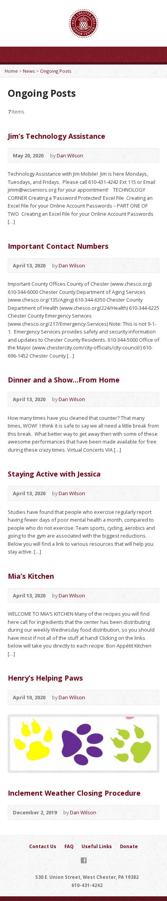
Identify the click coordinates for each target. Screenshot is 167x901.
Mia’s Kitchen (31, 576)
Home (11, 71)
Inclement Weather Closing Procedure (74, 793)
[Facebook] (84, 860)
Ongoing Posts (55, 71)
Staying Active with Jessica (54, 473)
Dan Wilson (70, 155)
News (29, 71)
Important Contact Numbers (58, 246)
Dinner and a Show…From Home (64, 379)
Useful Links (97, 846)
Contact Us (42, 846)
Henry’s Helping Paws (45, 678)
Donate (129, 846)
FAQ (68, 846)
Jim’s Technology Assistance (56, 136)
